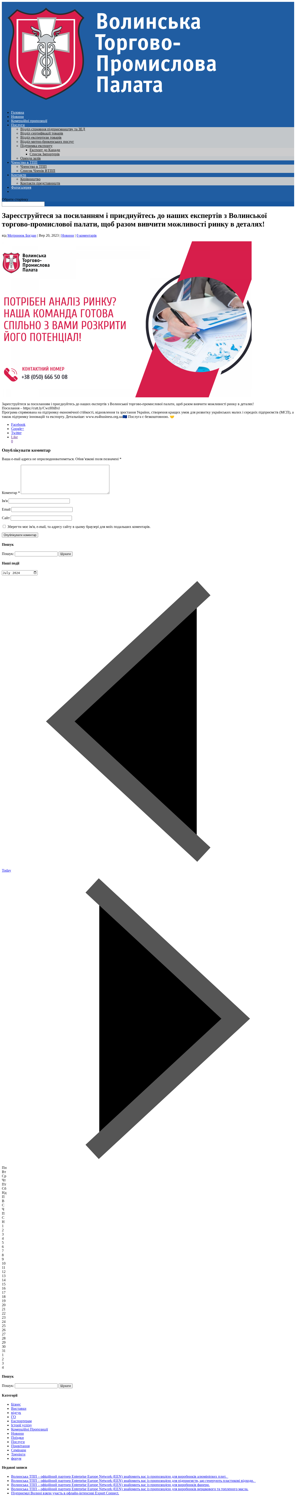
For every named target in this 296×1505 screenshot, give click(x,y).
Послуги (18, 125)
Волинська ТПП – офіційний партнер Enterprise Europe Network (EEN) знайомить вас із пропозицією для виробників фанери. (110, 1485)
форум (16, 1458)
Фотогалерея (21, 187)
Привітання (20, 1446)
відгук (16, 1413)
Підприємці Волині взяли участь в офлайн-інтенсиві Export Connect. (65, 1493)
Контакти (18, 175)
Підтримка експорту (36, 146)
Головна (17, 112)
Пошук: (8, 554)
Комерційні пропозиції (29, 121)
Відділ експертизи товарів (41, 137)
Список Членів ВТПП (37, 171)
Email (6, 509)
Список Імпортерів (45, 154)
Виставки (18, 1408)
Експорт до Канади (45, 150)
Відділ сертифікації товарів (41, 133)
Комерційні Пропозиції (29, 1429)
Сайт (6, 518)
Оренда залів (30, 158)
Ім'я (5, 501)
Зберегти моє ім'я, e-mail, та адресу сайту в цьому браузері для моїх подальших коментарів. (79, 527)
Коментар (11, 493)
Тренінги (18, 1454)
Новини (17, 117)
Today (6, 870)
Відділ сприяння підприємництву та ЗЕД (52, 129)
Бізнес (16, 1404)
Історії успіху (21, 1425)
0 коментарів (87, 235)
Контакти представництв (40, 183)
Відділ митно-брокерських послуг (47, 142)
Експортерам (21, 1421)
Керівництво (30, 179)
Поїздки (17, 1438)
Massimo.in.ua (40, 1501)
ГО (13, 1417)
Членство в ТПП (24, 162)
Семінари (18, 1450)
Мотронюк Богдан (21, 235)
